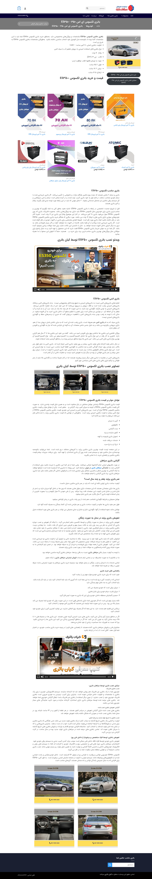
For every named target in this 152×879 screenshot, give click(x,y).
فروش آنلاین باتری (129, 2)
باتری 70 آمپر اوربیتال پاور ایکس (124, 125)
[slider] (77, 289)
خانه (132, 16)
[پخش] (116, 289)
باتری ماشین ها (113, 16)
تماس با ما (86, 16)
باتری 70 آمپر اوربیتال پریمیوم (65, 134)
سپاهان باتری (96, 467)
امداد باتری (104, 2)
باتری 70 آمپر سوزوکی (97, 167)
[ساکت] (38, 289)
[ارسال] (87, 8)
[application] (76, 267)
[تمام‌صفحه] (35, 289)
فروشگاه (101, 16)
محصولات (125, 16)
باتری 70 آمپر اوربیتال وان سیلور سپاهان (62, 181)
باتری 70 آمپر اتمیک (128, 167)
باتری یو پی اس (94, 2)
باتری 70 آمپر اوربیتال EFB (37, 134)
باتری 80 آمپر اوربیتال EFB (96, 134)
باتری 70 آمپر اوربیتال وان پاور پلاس (33, 167)
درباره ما (94, 16)
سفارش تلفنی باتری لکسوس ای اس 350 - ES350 (123, 81)
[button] (25, 8)
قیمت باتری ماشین (115, 2)
